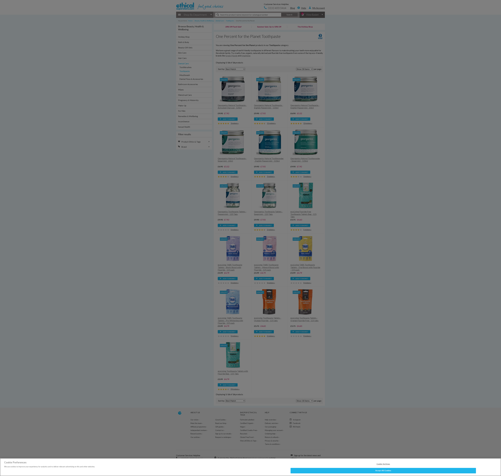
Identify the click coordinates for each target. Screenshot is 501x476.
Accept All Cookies (383, 470)
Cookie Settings (383, 464)
